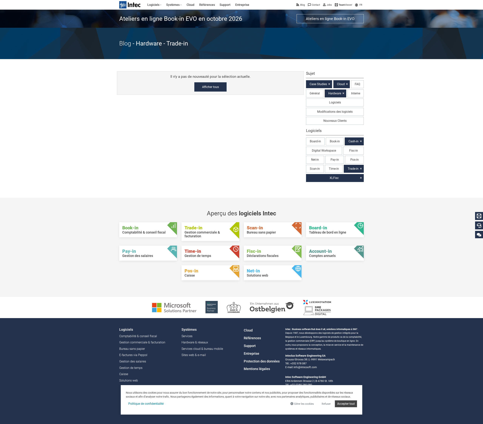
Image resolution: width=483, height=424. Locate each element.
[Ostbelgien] (272, 307)
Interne (355, 93)
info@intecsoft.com (305, 367)
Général (315, 93)
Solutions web (128, 380)
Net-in (315, 159)
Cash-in (353, 141)
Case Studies (318, 84)
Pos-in (354, 159)
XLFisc (334, 178)
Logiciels (335, 102)
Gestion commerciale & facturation (142, 342)
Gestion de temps (130, 368)
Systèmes (189, 329)
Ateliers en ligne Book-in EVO (330, 18)
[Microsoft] (174, 307)
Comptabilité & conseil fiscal (138, 336)
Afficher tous (210, 87)
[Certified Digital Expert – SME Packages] (317, 307)
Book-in (335, 141)
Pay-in (335, 159)
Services (187, 336)
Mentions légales (257, 369)
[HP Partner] (211, 307)
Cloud (341, 84)
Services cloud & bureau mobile (202, 349)
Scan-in (315, 168)
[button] (359, 5)
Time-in (334, 168)
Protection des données (262, 361)
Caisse (123, 374)
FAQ (357, 84)
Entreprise (251, 353)
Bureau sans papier (132, 349)
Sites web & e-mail (194, 355)
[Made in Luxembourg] (234, 307)
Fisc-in (353, 150)
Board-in (315, 141)
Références (252, 338)
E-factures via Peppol (133, 355)
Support (250, 346)
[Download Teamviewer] (479, 216)
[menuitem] (154, 5)
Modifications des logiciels (335, 111)
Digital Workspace (324, 150)
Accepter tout (346, 403)
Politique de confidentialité (146, 403)
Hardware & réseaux (195, 342)
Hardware (334, 93)
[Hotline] (479, 225)
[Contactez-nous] (479, 234)
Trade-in (353, 168)
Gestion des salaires (132, 361)
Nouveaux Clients (335, 121)
